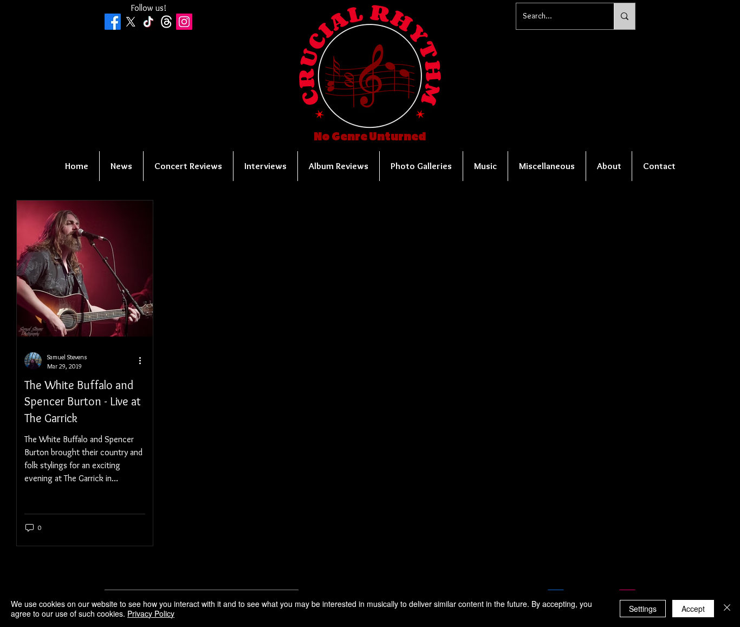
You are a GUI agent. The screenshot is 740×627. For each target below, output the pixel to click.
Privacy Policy (150, 613)
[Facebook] (113, 22)
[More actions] (143, 360)
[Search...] (624, 16)
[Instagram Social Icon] (184, 22)
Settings (643, 608)
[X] (130, 22)
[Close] (726, 608)
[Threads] (166, 22)
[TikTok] (148, 22)
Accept (693, 608)
